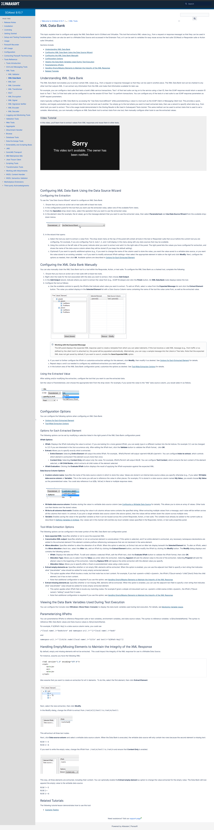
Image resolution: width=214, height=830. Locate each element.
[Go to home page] (10, 3)
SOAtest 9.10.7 (14, 12)
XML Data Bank (14, 78)
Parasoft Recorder (11, 45)
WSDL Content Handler (15, 174)
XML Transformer (15, 89)
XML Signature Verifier (17, 104)
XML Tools (10, 70)
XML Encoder (13, 108)
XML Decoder (13, 111)
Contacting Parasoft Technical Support (20, 56)
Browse (9, 134)
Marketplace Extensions (14, 182)
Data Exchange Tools (14, 141)
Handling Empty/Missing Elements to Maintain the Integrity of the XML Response (77, 68)
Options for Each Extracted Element (120, 257)
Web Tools (10, 122)
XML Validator (13, 74)
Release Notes (10, 22)
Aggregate (10, 126)
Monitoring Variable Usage (172, 607)
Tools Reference (10, 59)
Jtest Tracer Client (13, 160)
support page (135, 818)
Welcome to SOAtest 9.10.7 (53, 21)
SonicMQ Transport (14, 152)
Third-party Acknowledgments (16, 185)
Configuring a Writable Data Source (136, 504)
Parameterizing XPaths (54, 65)
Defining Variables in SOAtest (67, 520)
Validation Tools (12, 119)
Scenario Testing (52, 810)
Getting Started (10, 33)
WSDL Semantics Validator (17, 178)
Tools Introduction (13, 63)
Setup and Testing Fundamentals (17, 37)
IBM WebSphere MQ (14, 156)
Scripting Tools (12, 163)
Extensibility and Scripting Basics (19, 145)
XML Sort (12, 82)
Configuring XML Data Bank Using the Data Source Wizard (69, 52)
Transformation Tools (14, 167)
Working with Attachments (16, 171)
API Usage (8, 48)
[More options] (179, 21)
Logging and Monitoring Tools (18, 115)
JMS (8, 148)
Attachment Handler (14, 130)
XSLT (10, 93)
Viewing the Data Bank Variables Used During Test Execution (69, 62)
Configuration (9, 52)
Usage (6, 41)
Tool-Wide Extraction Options (143, 366)
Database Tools (12, 137)
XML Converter (14, 85)
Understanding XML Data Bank (57, 49)
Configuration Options (54, 58)
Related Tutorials (52, 71)
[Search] (186, 4)
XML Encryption (14, 96)
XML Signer (12, 100)
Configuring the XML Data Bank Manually (61, 55)
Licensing (8, 30)
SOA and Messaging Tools (16, 67)
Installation (8, 26)
